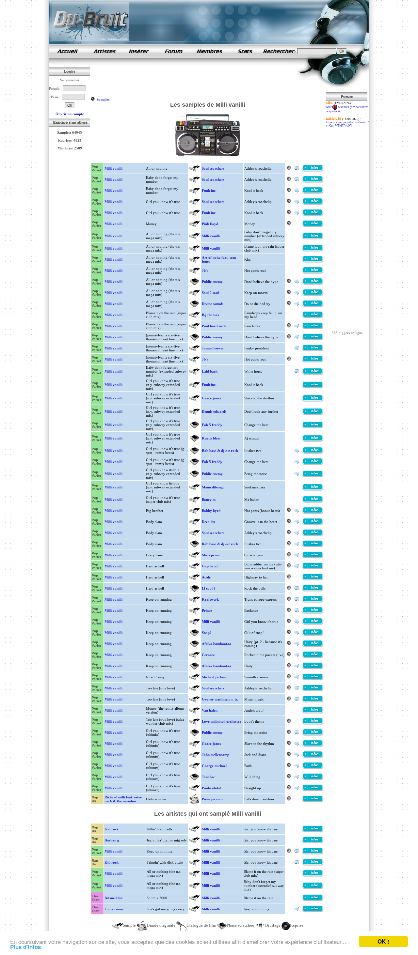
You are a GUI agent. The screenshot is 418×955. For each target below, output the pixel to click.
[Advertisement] (210, 77)
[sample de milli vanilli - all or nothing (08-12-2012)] (313, 170)
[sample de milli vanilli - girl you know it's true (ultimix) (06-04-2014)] (313, 745)
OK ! (383, 941)
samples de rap (67, 51)
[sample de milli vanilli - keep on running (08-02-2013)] (313, 657)
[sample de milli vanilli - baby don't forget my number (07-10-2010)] (313, 181)
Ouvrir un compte (70, 114)
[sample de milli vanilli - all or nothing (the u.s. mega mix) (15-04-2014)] (313, 306)
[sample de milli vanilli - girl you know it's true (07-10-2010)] (313, 204)
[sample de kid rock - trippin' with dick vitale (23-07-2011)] (313, 864)
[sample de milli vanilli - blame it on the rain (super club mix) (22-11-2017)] (313, 328)
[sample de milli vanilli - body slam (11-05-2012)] (313, 524)
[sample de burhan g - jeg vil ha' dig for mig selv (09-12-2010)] (313, 842)
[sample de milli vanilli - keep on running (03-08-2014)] (313, 668)
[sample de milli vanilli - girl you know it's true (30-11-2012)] (313, 215)
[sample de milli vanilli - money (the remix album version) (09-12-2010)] (313, 712)
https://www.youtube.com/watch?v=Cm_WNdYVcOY (347, 124)
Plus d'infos (25, 947)
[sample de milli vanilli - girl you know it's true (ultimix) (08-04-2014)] (313, 768)
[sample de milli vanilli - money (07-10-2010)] (313, 226)
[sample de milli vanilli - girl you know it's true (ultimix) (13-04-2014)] (313, 790)
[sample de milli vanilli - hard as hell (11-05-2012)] (313, 568)
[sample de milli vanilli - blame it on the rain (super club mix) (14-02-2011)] (313, 317)
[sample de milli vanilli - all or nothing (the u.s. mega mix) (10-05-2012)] (313, 238)
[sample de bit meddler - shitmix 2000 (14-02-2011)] (313, 900)
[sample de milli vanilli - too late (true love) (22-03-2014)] (313, 690)
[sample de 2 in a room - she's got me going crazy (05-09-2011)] (313, 911)
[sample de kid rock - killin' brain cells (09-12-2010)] (313, 831)
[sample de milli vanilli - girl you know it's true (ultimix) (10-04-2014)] (313, 779)
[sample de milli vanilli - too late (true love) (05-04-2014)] (313, 701)
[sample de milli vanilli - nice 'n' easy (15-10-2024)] (313, 679)
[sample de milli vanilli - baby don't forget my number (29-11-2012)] (313, 192)
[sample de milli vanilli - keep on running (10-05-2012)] (313, 646)
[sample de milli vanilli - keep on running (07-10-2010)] (313, 601)
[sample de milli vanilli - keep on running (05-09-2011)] (313, 635)
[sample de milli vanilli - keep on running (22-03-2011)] (313, 612)
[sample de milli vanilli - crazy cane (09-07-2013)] (313, 557)
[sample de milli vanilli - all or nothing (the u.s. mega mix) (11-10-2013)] (313, 295)
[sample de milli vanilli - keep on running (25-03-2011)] (313, 623)
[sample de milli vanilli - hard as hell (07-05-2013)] (313, 579)
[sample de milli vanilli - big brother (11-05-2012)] (313, 513)
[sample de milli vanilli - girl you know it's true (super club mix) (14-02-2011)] (313, 501)
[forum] (173, 57)
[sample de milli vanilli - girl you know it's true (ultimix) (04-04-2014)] (313, 734)
